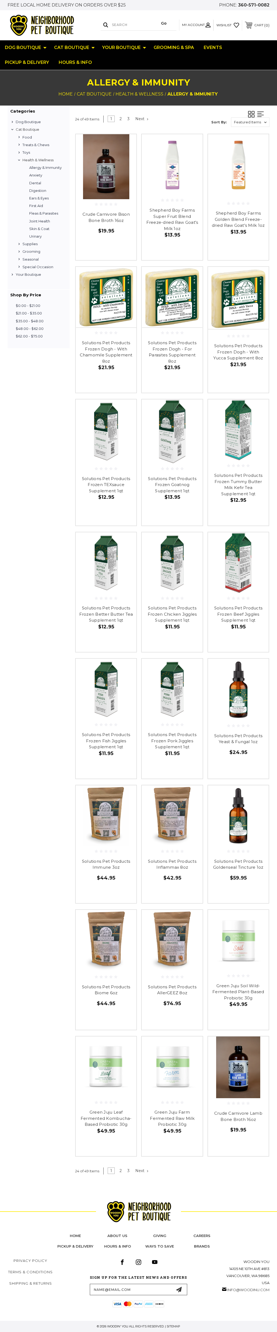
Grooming (31, 251)
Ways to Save (159, 1246)
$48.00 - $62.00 (30, 328)
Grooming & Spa (174, 47)
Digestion (37, 190)
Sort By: (219, 122)
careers (201, 1235)
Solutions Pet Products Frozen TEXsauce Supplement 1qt (106, 484)
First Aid (36, 206)
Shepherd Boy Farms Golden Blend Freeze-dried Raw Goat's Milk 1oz (238, 219)
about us (117, 1235)
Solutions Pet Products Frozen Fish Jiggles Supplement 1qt (106, 740)
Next (140, 118)
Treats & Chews (35, 145)
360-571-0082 (253, 5)
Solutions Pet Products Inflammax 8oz (172, 864)
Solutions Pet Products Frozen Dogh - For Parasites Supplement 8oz (172, 352)
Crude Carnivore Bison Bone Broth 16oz (106, 217)
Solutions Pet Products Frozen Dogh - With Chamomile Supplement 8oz (106, 352)
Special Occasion (37, 267)
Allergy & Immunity (45, 167)
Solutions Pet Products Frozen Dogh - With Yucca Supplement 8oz (238, 351)
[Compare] (125, 171)
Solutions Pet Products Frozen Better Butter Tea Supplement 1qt (106, 614)
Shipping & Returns (30, 1283)
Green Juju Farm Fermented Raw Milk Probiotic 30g (172, 1118)
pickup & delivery (75, 1246)
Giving (159, 1235)
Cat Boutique (71, 47)
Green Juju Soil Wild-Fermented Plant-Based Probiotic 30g (238, 991)
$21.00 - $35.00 (29, 313)
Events (213, 47)
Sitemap (173, 1326)
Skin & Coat (39, 229)
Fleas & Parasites (43, 213)
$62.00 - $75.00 (29, 336)
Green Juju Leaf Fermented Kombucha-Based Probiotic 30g (106, 1118)
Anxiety (35, 175)
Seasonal (30, 259)
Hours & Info (75, 62)
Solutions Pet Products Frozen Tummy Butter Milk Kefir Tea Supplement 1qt (238, 484)
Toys (26, 152)
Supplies (30, 244)
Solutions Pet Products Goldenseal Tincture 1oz (238, 864)
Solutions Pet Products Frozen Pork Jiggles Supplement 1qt (172, 740)
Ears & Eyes (39, 198)
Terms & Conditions (30, 1272)
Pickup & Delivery (27, 62)
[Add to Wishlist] (125, 158)
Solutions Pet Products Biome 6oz (106, 990)
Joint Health (39, 221)
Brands (202, 1246)
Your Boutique (121, 47)
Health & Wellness (38, 160)
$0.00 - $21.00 (28, 305)
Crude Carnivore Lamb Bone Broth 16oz (238, 1116)
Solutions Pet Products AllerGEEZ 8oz (172, 990)
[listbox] (250, 122)
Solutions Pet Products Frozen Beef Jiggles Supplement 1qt (238, 614)
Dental (35, 183)
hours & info (117, 1246)
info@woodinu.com (248, 1290)
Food (27, 137)
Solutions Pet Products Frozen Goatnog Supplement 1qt (172, 484)
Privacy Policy (30, 1260)
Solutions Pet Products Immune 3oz (106, 864)
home (75, 1235)
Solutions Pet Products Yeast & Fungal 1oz (238, 738)
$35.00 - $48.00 (30, 321)
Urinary (35, 236)
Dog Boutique (23, 47)
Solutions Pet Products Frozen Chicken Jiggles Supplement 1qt (172, 614)
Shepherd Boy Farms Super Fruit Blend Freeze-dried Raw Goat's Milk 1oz (172, 219)
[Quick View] (125, 145)
